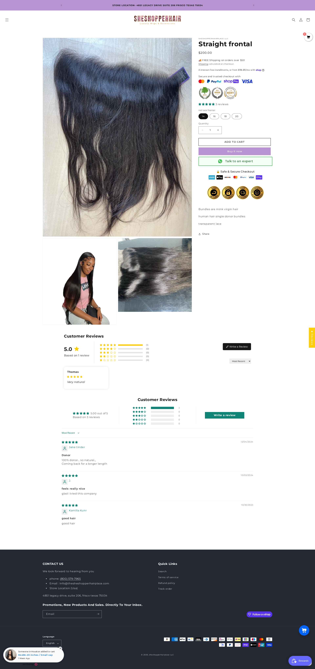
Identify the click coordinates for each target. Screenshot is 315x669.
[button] (6, 19)
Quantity (204, 123)
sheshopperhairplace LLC (161, 655)
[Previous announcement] (61, 5)
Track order (165, 588)
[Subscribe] (98, 614)
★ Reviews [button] (312, 337)
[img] (70, 442)
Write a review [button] (224, 415)
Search (162, 571)
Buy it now (234, 151)
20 (236, 116)
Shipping (203, 64)
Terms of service (168, 577)
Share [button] (205, 234)
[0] (308, 37)
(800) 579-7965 (70, 578)
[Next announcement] (253, 5)
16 (214, 116)
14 (203, 116)
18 (225, 116)
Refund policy (166, 583)
